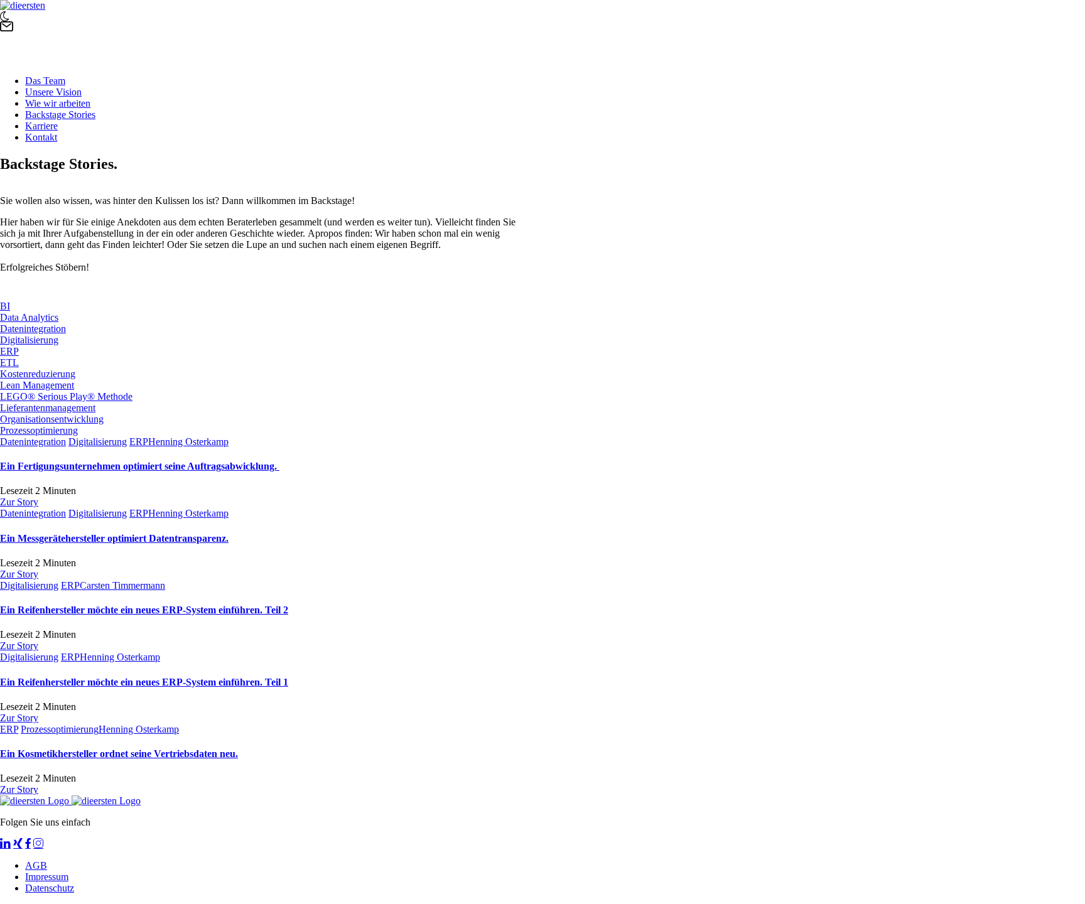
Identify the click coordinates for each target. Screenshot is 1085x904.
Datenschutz (49, 888)
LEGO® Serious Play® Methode (66, 396)
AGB (36, 865)
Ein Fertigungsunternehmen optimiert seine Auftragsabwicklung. (139, 466)
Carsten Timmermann (122, 585)
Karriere (41, 126)
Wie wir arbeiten (57, 103)
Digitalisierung (29, 340)
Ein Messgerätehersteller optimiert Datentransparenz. (114, 538)
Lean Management (37, 385)
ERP (9, 351)
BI (5, 306)
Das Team (45, 80)
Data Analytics (29, 317)
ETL (9, 362)
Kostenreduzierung (37, 374)
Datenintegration (33, 328)
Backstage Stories (60, 114)
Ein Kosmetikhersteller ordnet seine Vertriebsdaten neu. (119, 753)
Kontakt (41, 137)
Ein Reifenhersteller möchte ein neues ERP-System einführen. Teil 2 (144, 610)
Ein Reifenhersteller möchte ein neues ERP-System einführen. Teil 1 (144, 682)
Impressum (46, 876)
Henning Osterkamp (188, 441)
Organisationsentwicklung (52, 419)
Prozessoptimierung (39, 430)
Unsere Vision (53, 92)
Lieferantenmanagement (47, 407)
